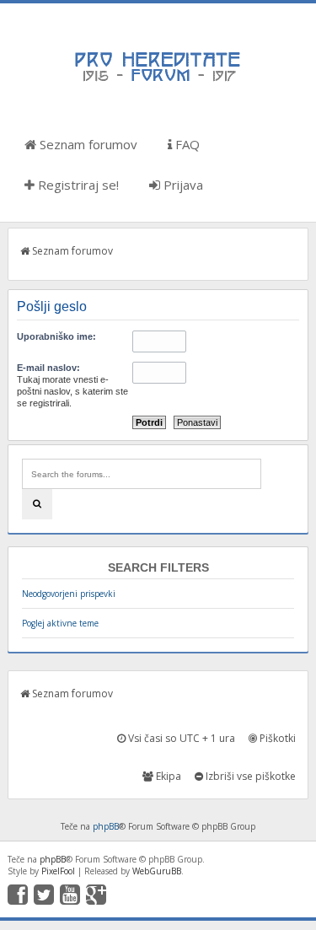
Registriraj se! (77, 184)
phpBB (106, 826)
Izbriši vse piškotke (249, 776)
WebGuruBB (156, 871)
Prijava (181, 184)
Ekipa (167, 776)
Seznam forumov (86, 144)
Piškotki (276, 738)
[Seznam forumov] (158, 80)
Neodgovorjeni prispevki (68, 593)
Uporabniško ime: (56, 336)
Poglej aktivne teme (60, 623)
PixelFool (58, 871)
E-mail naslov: (48, 368)
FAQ (186, 144)
